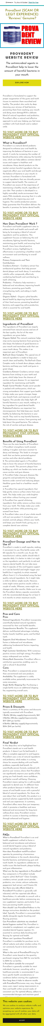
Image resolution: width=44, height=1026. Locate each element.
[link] (22, 19)
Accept (22, 1020)
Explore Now (22, 83)
